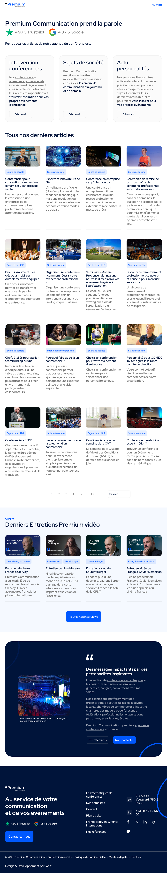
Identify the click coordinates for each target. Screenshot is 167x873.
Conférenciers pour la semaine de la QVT (100, 441)
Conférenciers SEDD (18, 440)
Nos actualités (95, 803)
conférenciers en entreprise (125, 680)
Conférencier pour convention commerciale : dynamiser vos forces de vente (22, 184)
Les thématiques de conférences (99, 795)
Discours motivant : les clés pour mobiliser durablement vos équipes (22, 275)
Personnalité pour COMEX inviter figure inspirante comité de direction (144, 361)
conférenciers (24, 77)
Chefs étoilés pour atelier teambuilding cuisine (22, 359)
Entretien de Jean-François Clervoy (17, 570)
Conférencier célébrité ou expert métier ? (143, 441)
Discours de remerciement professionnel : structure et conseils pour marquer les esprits (144, 277)
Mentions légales (118, 857)
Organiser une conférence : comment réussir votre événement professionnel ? (63, 277)
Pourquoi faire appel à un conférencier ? (62, 359)
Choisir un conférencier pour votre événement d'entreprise (101, 361)
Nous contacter (124, 740)
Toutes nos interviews (83, 617)
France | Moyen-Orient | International (102, 823)
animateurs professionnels (26, 81)
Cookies (136, 857)
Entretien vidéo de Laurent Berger (98, 570)
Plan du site (93, 815)
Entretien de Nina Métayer (63, 568)
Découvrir (21, 114)
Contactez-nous (19, 836)
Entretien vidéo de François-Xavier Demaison (144, 570)
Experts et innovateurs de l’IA (63, 180)
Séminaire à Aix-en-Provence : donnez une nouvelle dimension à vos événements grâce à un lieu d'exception (102, 279)
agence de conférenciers (71, 43)
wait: (49, 866)
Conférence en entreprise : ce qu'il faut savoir (103, 180)
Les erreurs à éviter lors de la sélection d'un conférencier (63, 443)
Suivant (113, 494)
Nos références (97, 740)
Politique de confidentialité (90, 857)
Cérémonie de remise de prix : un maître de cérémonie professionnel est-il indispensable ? (143, 184)
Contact (91, 809)
